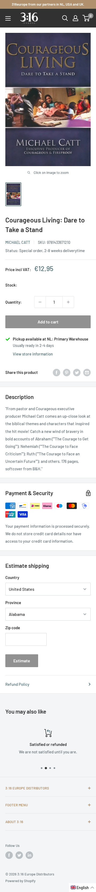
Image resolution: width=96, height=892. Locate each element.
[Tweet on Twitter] (77, 372)
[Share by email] (87, 372)
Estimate (21, 660)
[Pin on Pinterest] (66, 372)
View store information (33, 353)
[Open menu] (8, 18)
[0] (86, 18)
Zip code (12, 627)
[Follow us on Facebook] (9, 855)
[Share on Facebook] (56, 372)
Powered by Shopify (20, 881)
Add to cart (48, 321)
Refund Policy (17, 684)
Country (12, 577)
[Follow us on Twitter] (19, 855)
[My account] (75, 18)
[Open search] (65, 18)
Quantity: (13, 302)
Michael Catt (17, 242)
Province (13, 602)
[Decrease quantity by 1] (40, 302)
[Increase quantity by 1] (68, 302)
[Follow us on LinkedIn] (29, 855)
